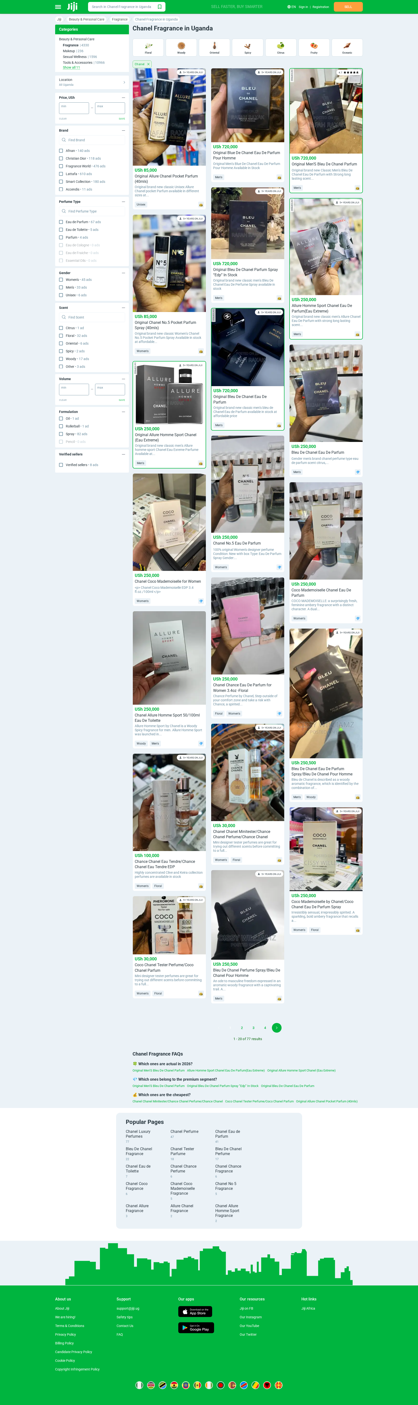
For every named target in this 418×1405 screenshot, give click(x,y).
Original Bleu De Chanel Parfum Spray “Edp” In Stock (223, 1086)
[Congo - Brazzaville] (255, 1385)
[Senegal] (197, 1385)
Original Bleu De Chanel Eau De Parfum (287, 1086)
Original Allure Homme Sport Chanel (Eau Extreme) (301, 1070)
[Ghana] (174, 1385)
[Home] (72, 7)
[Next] (277, 1028)
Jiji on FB (246, 1308)
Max (100, 106)
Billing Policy (64, 1343)
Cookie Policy (65, 1360)
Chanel (140, 64)
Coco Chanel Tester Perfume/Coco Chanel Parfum (259, 1101)
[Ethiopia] (186, 1385)
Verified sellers (82, 465)
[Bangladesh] (220, 1385)
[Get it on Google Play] (196, 1328)
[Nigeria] (139, 1385)
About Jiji (62, 1308)
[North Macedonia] (279, 1385)
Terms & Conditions (69, 1326)
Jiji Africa (308, 1308)
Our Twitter (248, 1334)
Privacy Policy (65, 1334)
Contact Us (125, 1326)
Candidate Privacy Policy (73, 1352)
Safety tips (125, 1317)
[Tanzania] (162, 1385)
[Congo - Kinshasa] (244, 1385)
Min (63, 106)
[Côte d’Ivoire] (209, 1385)
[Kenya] (151, 1385)
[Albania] (267, 1385)
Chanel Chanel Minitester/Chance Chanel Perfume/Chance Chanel (178, 1101)
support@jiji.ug (128, 1308)
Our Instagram (251, 1317)
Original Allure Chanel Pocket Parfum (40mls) (327, 1101)
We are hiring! (65, 1317)
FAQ (120, 1334)
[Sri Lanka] (232, 1385)
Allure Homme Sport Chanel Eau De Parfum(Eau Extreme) (226, 1070)
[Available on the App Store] (195, 1312)
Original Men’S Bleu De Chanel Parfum (159, 1070)
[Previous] (219, 1028)
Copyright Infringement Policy (77, 1369)
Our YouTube (249, 1326)
